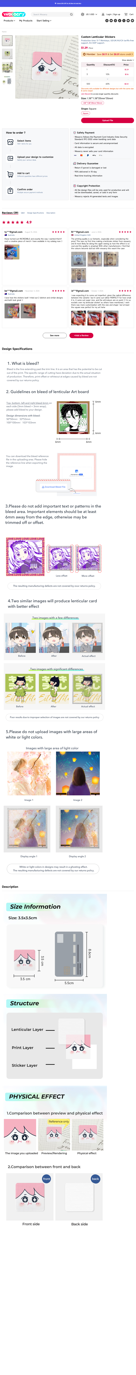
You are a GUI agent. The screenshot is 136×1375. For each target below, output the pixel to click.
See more (54, 335)
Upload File (107, 120)
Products (8, 20)
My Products (25, 20)
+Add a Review (81, 335)
